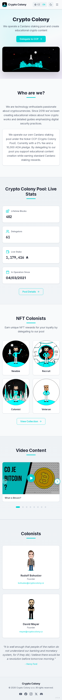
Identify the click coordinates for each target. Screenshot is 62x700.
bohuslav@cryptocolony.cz (31, 583)
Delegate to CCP (29, 39)
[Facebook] (25, 694)
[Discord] (41, 694)
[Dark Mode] (50, 4)
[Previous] (4, 481)
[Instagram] (31, 694)
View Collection (29, 421)
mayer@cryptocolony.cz (31, 631)
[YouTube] (20, 694)
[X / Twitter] (36, 694)
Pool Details (29, 291)
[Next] (57, 481)
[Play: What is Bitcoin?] (31, 478)
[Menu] (57, 4)
